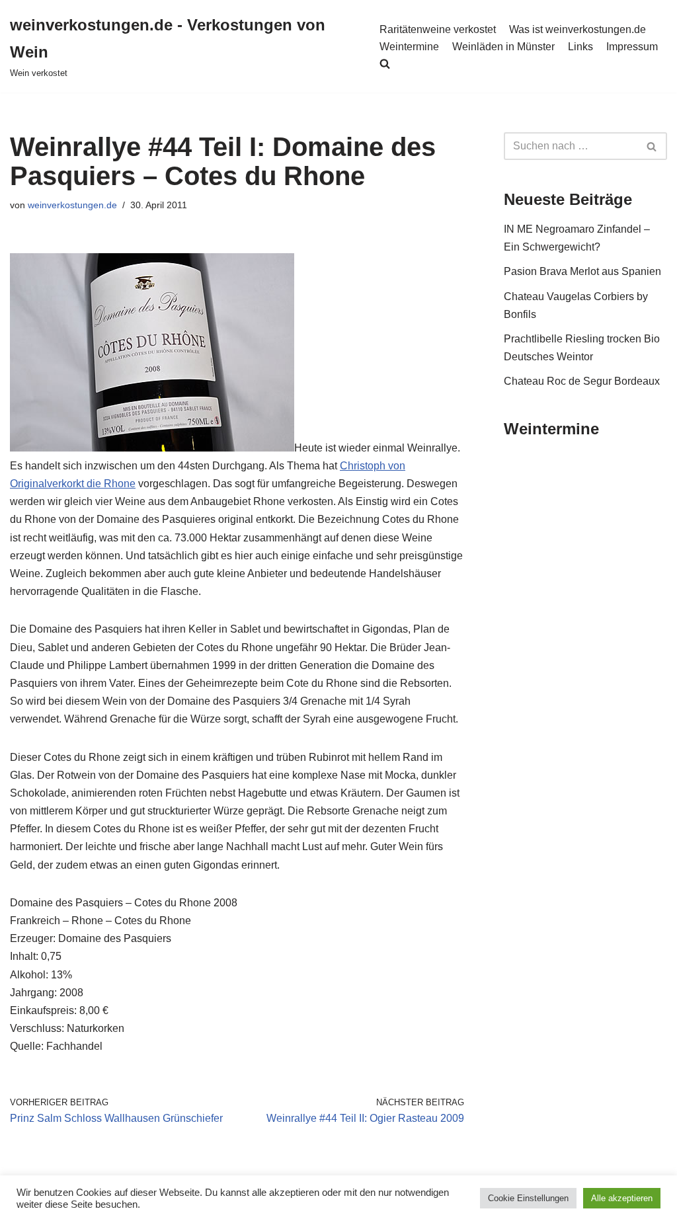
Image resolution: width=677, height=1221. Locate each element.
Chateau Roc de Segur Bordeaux (582, 381)
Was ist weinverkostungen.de (577, 29)
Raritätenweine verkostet (437, 29)
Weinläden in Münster (503, 46)
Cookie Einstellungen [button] (528, 1198)
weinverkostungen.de (72, 205)
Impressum (632, 46)
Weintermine (409, 46)
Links (580, 46)
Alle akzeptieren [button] (622, 1198)
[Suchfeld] (652, 146)
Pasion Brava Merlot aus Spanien (582, 271)
